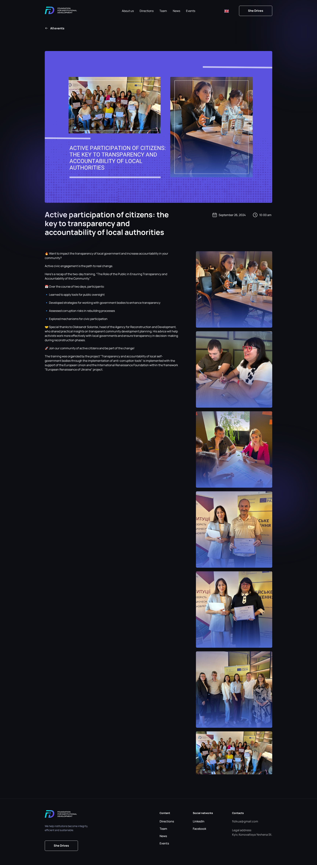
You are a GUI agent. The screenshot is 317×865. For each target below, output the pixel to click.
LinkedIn (198, 821)
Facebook (199, 829)
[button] (226, 10)
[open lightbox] (234, 289)
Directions (147, 11)
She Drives (255, 11)
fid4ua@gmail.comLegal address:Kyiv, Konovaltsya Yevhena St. (252, 828)
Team (163, 11)
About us (128, 11)
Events (190, 11)
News (176, 11)
